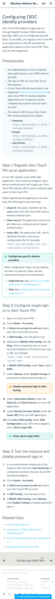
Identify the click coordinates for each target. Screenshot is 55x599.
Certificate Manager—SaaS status (20, 588)
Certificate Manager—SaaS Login (20, 585)
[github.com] (4, 594)
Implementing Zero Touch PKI (23, 546)
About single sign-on (18, 524)
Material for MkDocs (19, 573)
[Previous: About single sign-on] (4, 560)
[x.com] (9, 594)
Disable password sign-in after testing (30, 388)
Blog (43, 585)
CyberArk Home (47, 582)
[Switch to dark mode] (44, 3)
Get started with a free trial (17, 582)
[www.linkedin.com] (14, 594)
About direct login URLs (26, 436)
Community (45, 588)
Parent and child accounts (33, 92)
